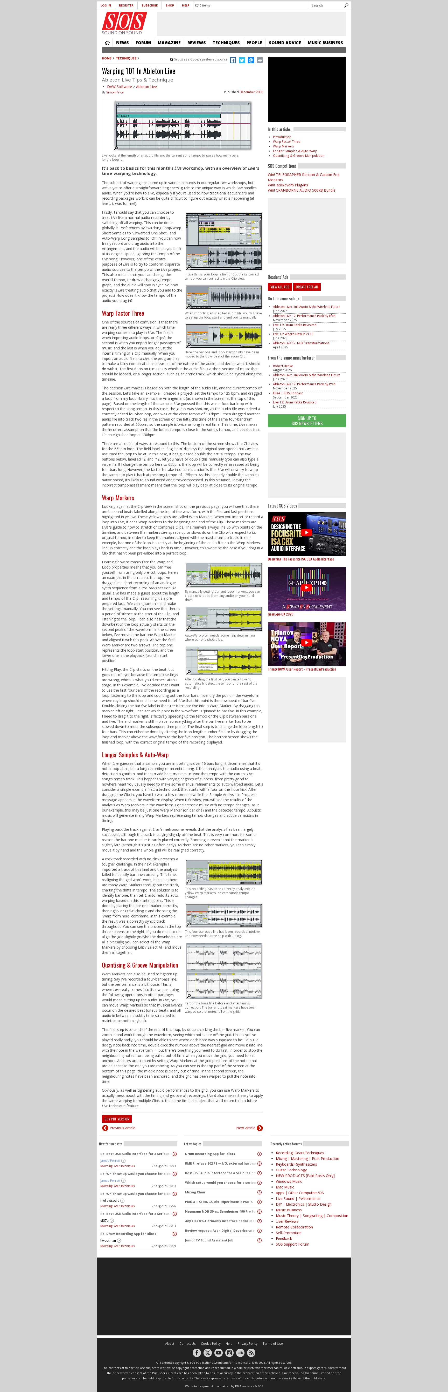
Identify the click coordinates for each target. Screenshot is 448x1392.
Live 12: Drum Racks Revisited (295, 325)
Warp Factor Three (123, 312)
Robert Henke (283, 366)
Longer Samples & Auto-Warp (135, 754)
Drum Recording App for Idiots (210, 1154)
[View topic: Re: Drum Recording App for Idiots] (174, 1234)
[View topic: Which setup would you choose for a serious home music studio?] (259, 1182)
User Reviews (287, 1221)
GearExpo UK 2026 (280, 614)
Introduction (282, 137)
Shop (170, 5)
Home (107, 42)
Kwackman (108, 1240)
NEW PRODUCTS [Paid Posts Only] (305, 1175)
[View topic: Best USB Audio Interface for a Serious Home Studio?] (259, 1173)
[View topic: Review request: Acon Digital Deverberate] (259, 1230)
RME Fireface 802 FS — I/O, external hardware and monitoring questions (221, 1163)
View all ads (279, 286)
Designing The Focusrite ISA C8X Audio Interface (301, 559)
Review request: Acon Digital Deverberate (220, 1230)
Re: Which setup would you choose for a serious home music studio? (136, 1174)
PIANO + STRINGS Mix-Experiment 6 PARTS (219, 1202)
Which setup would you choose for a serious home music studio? (221, 1182)
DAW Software (119, 86)
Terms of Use (273, 1343)
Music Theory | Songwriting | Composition (312, 1215)
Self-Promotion (289, 1232)
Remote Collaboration (294, 1227)
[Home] (124, 21)
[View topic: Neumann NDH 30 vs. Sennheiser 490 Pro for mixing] (259, 1211)
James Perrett (110, 1160)
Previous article (122, 1127)
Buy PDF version (116, 1118)
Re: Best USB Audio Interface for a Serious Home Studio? (136, 1154)
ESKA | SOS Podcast (288, 393)
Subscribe (150, 5)
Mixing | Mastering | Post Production (307, 1158)
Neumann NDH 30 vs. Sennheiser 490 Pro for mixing (221, 1211)
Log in (106, 5)
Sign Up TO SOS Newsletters (307, 421)
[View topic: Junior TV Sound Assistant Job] (259, 1240)
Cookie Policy (211, 1343)
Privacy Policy (247, 1343)
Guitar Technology (291, 1169)
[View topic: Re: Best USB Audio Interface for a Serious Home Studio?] (174, 1154)
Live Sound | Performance (298, 1198)
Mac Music (285, 1187)
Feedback (284, 1238)
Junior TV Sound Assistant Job (209, 1240)
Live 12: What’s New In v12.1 (293, 334)
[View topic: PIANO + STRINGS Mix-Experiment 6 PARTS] (259, 1202)
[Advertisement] (307, 465)
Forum (143, 42)
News (122, 42)
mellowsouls (109, 1200)
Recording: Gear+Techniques (117, 1166)
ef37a (104, 1220)
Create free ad (307, 286)
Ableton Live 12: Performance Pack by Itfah (304, 316)
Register (126, 5)
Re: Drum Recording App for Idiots (128, 1234)
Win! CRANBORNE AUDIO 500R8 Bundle (301, 190)
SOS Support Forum (292, 1244)
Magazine (169, 42)
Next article (245, 1127)
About (169, 1343)
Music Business (325, 42)
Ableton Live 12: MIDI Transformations (301, 343)
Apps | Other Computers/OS (300, 1192)
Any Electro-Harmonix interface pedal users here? (221, 1221)
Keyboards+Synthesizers (296, 1164)
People (254, 42)
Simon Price (115, 92)
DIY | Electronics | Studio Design (304, 1204)
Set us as (200, 59)
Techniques (226, 42)
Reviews (196, 42)
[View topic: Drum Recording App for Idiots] (259, 1154)
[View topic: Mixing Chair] (259, 1192)
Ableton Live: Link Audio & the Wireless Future (306, 307)
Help (185, 5)
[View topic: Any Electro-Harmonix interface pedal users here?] (259, 1221)
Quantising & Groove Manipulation (140, 964)
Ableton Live (146, 86)
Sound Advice (285, 42)
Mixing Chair (195, 1192)
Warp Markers (118, 497)
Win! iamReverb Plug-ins (288, 185)
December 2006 (251, 92)
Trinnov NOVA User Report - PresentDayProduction (302, 669)
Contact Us (187, 1343)
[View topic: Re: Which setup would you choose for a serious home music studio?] (174, 1174)
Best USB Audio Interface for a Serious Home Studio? (221, 1173)
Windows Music (289, 1181)
